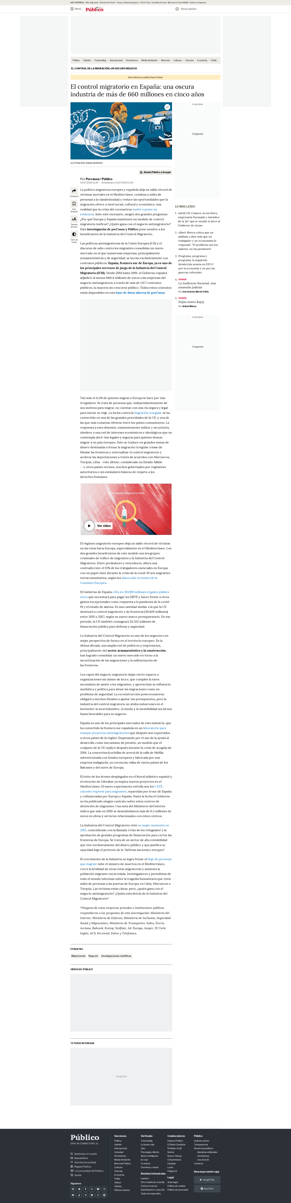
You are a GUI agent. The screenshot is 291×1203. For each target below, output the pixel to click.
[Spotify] (91, 1195)
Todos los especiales (151, 1193)
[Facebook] (85, 1189)
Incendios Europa (159, 2)
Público (84, 1138)
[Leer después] (74, 203)
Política (76, 60)
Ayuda (77, 1175)
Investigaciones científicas (116, 956)
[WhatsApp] (97, 1195)
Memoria (165, 60)
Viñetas (118, 1186)
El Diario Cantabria (176, 1144)
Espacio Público (175, 1140)
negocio (93, 956)
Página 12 (172, 1171)
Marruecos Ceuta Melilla (178, 2)
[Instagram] (104, 1189)
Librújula (171, 1163)
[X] (91, 1189)
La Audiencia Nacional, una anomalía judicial (197, 285)
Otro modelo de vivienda (152, 1182)
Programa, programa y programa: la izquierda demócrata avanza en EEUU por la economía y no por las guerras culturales (196, 264)
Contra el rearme (149, 1186)
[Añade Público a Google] (72, 1189)
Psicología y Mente (150, 1152)
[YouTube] (72, 1195)
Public (214, 60)
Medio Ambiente (149, 60)
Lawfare (145, 1178)
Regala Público (82, 1166)
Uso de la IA (203, 1159)
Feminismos (132, 60)
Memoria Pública (122, 1163)
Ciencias (189, 60)
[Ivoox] (104, 1195)
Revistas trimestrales (153, 1173)
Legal (170, 1177)
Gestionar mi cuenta (85, 1153)
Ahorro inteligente (149, 1156)
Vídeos (117, 1182)
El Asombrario (174, 1159)
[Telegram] (85, 1195)
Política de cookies (176, 1186)
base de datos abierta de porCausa (140, 292)
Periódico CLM (174, 1148)
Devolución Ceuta (107, 2)
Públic (117, 1178)
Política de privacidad (177, 1189)
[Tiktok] (79, 1195)
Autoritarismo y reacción (153, 1189)
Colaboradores (176, 1136)
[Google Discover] (79, 1189)
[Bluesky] (97, 1189)
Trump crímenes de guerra (127, 2)
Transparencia (201, 1144)
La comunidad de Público (89, 1170)
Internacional (116, 60)
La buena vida (147, 1144)
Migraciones (78, 956)
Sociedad (118, 1152)
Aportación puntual (85, 1162)
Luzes (170, 1167)
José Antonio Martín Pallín (195, 291)
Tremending (100, 60)
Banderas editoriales (207, 1152)
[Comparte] (74, 190)
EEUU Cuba (145, 2)
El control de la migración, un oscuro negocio (104, 68)
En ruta (144, 1159)
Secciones (120, 1136)
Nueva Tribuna (174, 1156)
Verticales (146, 1136)
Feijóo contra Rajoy (191, 302)
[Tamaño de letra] (74, 219)
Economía (202, 60)
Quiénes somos (201, 1140)
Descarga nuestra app (206, 1171)
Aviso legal (172, 1182)
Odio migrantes (92, 2)
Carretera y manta (150, 1167)
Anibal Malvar (189, 306)
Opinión (87, 60)
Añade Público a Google (157, 172)
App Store (209, 1188)
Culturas (178, 60)
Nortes (170, 1152)
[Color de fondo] (74, 234)
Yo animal (145, 1163)
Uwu (143, 1148)
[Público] (94, 9)
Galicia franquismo (198, 2)
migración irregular (148, 413)
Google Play (208, 1179)
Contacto (198, 1163)
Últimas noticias (122, 1190)
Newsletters (81, 1158)
